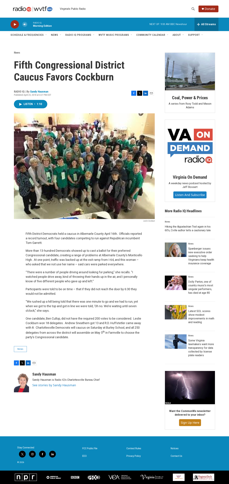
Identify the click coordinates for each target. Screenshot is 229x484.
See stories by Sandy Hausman (54, 385)
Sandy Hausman (39, 91)
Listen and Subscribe (190, 195)
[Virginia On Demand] (190, 145)
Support (194, 35)
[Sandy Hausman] (21, 382)
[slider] (30, 24)
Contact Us (176, 456)
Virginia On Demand (190, 177)
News (54, 35)
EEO (84, 456)
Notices (175, 448)
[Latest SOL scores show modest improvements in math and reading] (176, 312)
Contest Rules (133, 448)
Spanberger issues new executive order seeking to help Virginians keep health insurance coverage (201, 256)
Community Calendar (150, 35)
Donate (210, 9)
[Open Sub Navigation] (46, 35)
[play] (14, 24)
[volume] (25, 24)
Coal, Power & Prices (190, 97)
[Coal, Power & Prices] (190, 71)
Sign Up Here (190, 423)
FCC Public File (89, 448)
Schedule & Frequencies (27, 35)
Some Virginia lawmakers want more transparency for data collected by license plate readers (201, 348)
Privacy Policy (133, 456)
